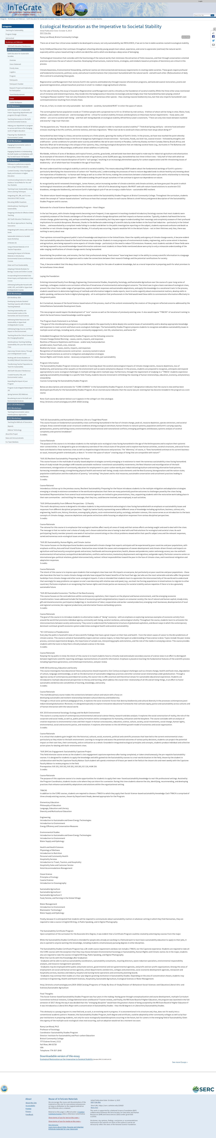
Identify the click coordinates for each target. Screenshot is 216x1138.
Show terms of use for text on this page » (63, 1117)
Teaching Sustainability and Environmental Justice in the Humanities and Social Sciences (18, 313)
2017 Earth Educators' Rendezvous (19, 219)
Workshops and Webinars (16, 19)
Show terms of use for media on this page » (64, 1121)
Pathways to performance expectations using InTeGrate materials (19, 165)
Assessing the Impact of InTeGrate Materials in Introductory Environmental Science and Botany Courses (19, 257)
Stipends (10, 426)
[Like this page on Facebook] (213, 33)
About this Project (12, 434)
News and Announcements (15, 438)
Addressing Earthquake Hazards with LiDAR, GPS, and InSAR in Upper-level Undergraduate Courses (20, 287)
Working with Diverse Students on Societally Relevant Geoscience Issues (20, 359)
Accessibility (30, 1105)
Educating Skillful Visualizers (17, 202)
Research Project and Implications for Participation (21, 89)
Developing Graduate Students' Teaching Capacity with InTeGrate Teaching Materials (19, 304)
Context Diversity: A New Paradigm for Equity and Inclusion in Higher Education (20, 173)
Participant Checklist (16, 84)
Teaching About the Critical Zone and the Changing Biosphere (20, 336)
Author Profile (186, 37)
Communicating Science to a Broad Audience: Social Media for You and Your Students (20, 182)
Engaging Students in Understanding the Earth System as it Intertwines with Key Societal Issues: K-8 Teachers (20, 154)
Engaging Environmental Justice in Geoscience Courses (19, 146)
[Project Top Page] (108, 10)
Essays (58, 19)
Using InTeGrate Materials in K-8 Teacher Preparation (18, 248)
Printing (28, 1108)
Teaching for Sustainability (14, 30)
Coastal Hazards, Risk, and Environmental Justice (17, 376)
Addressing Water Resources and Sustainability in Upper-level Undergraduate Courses (18, 322)
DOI (41, 33)
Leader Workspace (16, 102)
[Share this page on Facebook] (213, 36)
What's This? (94, 1107)
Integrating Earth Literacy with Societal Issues (21, 231)
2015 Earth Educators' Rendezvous (19, 371)
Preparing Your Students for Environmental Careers (17, 136)
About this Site (31, 1103)
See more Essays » (180, 1062)
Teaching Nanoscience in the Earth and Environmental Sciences (19, 120)
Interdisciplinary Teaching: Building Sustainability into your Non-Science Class (20, 344)
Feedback (29, 1114)
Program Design (11, 34)
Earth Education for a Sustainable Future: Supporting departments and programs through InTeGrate (20, 112)
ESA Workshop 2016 (14, 297)
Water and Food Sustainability (18, 265)
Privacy (28, 1111)
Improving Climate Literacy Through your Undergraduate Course (20, 352)
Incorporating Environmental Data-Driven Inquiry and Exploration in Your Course (20, 278)
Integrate (3, 19)
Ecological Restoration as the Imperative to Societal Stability (66, 1059)
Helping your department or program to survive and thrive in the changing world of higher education (20, 128)
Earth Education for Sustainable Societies (40, 19)
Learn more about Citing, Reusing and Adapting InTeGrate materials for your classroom (66, 1128)
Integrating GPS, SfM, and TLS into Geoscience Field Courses (19, 197)
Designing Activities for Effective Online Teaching (20, 214)
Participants (14, 80)
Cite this (47, 33)
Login (200, 1)
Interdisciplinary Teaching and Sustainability (18, 207)
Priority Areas (14, 68)
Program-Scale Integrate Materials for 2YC (20, 389)
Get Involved (10, 38)
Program (13, 76)
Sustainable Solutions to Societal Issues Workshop (19, 237)
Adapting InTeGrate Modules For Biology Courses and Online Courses (20, 270)
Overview (13, 60)
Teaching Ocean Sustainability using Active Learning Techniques (20, 190)
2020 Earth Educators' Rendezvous (19, 46)
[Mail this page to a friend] (213, 45)
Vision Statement (15, 64)
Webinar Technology (15, 430)
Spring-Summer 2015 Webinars (18, 394)
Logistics (13, 72)
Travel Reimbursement (17, 94)
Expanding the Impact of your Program (18, 382)
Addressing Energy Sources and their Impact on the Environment (20, 330)
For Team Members (12, 442)
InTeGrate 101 (12, 243)
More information (53, 1125)
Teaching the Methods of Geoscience (20, 422)
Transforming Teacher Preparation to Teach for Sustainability (20, 365)
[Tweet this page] (213, 41)
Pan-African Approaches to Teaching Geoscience (20, 224)
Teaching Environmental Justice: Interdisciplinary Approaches (18, 413)
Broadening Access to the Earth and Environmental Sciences (20, 399)
